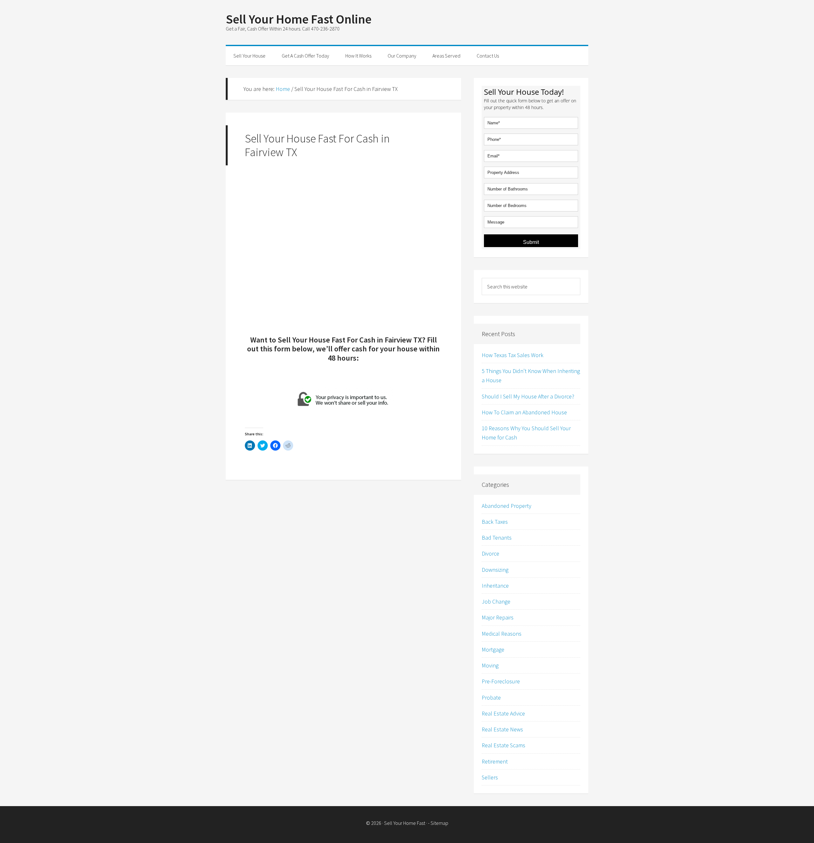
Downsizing (495, 569)
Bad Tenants (497, 537)
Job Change (496, 601)
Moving (490, 665)
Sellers (490, 777)
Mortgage (493, 649)
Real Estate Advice (503, 713)
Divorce (490, 553)
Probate (491, 697)
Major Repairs (498, 617)
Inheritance (495, 585)
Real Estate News (502, 729)
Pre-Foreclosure (501, 681)
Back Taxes (495, 521)
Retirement (495, 761)
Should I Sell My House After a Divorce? (528, 396)
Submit (531, 242)
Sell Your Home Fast (404, 823)
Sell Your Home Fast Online (298, 19)
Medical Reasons (501, 633)
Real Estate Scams (503, 745)
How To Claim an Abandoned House (524, 412)
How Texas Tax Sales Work (512, 355)
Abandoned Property (506, 505)
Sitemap (439, 823)
